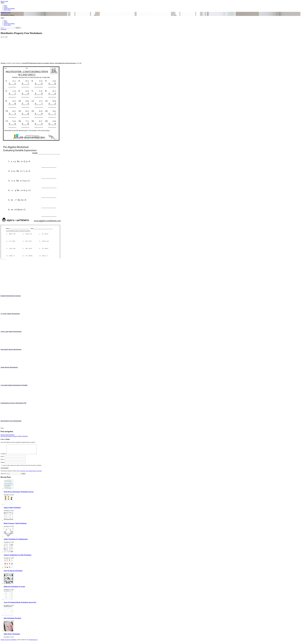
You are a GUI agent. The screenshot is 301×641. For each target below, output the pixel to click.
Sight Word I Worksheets (12, 634)
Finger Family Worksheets (12, 507)
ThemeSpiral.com (33, 639)
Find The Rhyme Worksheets (13, 571)
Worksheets (3, 29)
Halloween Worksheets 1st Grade (14, 586)
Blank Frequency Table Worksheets (15, 523)
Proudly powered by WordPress (9, 639)
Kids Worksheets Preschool (12, 618)
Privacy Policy (7, 10)
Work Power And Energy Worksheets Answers (19, 492)
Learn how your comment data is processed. (31, 471)
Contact (6, 7)
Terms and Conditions (9, 8)
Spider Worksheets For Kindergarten (16, 539)
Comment (3, 453)
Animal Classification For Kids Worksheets (17, 555)
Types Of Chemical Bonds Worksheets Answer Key (20, 602)
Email (2, 459)
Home (5, 5)
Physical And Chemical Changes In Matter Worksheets (14, 436)
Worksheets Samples (6, 12)
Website (3, 462)
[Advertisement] (48, 49)
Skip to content (4, 1)
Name (3, 456)
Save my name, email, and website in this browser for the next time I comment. (22, 465)
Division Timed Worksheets (7, 434)
